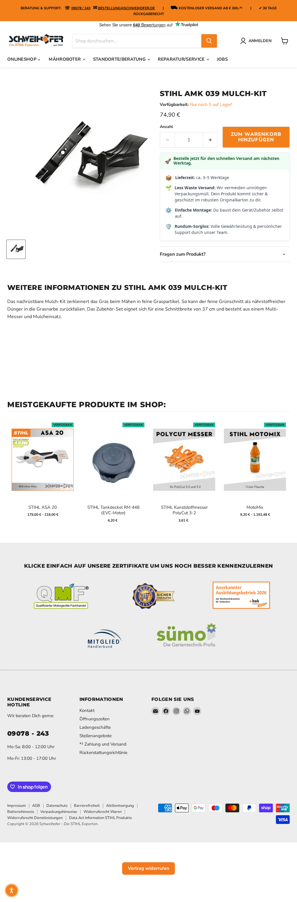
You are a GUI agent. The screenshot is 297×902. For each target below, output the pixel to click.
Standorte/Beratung (120, 59)
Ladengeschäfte (95, 727)
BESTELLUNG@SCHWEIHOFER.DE (126, 8)
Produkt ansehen (43, 465)
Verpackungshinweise (58, 811)
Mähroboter (65, 59)
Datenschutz (57, 805)
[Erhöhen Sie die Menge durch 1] (210, 140)
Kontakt (87, 710)
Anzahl (166, 127)
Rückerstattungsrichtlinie (103, 752)
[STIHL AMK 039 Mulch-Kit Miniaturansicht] (16, 249)
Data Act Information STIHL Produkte (100, 817)
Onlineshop (22, 59)
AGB (36, 805)
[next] (284, 473)
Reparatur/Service (182, 59)
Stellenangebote (95, 736)
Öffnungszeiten (94, 719)
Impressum (16, 805)
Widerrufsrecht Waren (103, 811)
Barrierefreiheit (87, 805)
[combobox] (137, 41)
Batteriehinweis (20, 811)
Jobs (222, 59)
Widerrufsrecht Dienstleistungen (35, 817)
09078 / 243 (80, 8)
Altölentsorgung (120, 805)
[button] (12, 890)
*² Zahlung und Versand (102, 744)
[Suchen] (209, 41)
